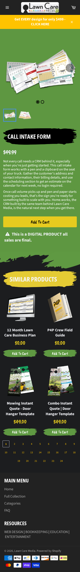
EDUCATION (59, 532)
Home (8, 489)
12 (23, 452)
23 (53, 461)
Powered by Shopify (49, 551)
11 (14, 452)
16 (57, 452)
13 (31, 452)
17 (65, 452)
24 (61, 461)
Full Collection (14, 496)
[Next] (70, 68)
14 (40, 452)
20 (27, 461)
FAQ (7, 510)
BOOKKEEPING (36, 532)
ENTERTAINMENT (18, 536)
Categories (12, 503)
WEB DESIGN (13, 532)
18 (74, 452)
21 (36, 461)
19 (18, 461)
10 (6, 452)
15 (48, 452)
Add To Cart (40, 222)
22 (44, 461)
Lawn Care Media (24, 551)
